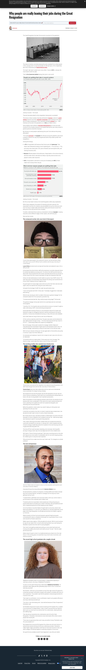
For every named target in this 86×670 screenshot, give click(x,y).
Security (33, 663)
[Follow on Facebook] (44, 639)
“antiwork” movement (42, 119)
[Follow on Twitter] (42, 639)
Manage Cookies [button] (51, 663)
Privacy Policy (27, 663)
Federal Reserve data (41, 67)
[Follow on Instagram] (47, 639)
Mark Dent (15, 28)
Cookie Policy (48, 3)
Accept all (34, 6)
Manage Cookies (50, 6)
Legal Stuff (20, 663)
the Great (44, 125)
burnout (50, 118)
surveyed (31, 135)
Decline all (42, 6)
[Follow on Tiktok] (39, 639)
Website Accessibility (41, 663)
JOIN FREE (72, 667)
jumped (52, 121)
